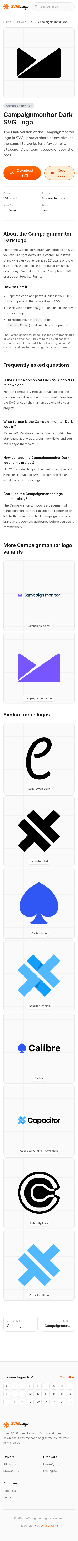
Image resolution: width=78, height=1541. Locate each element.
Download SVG (25, 173)
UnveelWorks (50, 1526)
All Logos (9, 1464)
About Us (9, 1491)
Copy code (61, 173)
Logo (20, 1425)
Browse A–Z (11, 1471)
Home (7, 22)
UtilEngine (50, 1471)
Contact (8, 1497)
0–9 (70, 1402)
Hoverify (48, 1464)
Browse (21, 22)
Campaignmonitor (19, 106)
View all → (67, 1377)
